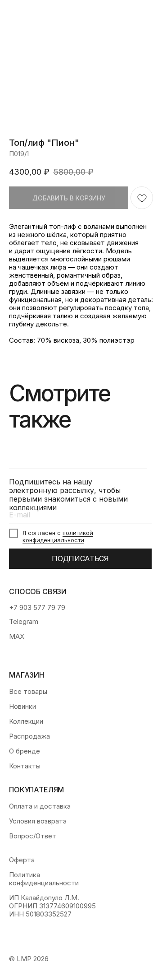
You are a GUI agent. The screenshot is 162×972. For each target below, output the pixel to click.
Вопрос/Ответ (32, 836)
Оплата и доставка (40, 806)
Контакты (24, 766)
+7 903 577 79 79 (37, 607)
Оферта (22, 860)
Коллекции (26, 721)
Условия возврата (38, 821)
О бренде (24, 751)
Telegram (23, 622)
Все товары (28, 692)
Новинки (22, 706)
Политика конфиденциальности (44, 879)
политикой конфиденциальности (57, 536)
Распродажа (29, 736)
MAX (16, 636)
